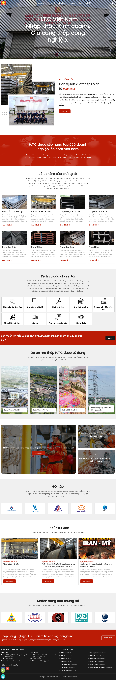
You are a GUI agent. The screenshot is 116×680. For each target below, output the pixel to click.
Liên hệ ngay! (108, 637)
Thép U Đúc (36, 247)
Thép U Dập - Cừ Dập (70, 211)
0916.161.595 (71, 667)
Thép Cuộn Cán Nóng (41, 211)
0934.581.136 (68, 661)
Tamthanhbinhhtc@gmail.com (14, 661)
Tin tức (81, 3)
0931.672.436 (101, 664)
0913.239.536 (109, 667)
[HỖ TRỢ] (3, 670)
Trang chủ (40, 3)
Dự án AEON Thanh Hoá (41, 410)
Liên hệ (88, 3)
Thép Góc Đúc (67, 247)
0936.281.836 (68, 656)
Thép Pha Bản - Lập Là (100, 211)
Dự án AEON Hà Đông (98, 410)
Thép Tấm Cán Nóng (12, 211)
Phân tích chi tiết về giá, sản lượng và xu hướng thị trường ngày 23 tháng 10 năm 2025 (20, 566)
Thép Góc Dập (9, 247)
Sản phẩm (62, 3)
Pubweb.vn (73, 677)
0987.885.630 (100, 658)
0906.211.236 (67, 658)
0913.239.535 (100, 656)
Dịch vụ (72, 3)
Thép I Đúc (94, 247)
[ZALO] (3, 676)
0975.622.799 (102, 653)
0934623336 (9, 659)
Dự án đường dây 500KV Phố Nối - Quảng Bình (72, 409)
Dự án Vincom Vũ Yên (11, 410)
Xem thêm (65, 111)
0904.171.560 (73, 664)
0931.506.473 (100, 661)
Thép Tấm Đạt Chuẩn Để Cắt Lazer (95, 564)
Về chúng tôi (50, 3)
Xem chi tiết (6, 225)
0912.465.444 (72, 670)
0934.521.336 (67, 653)
